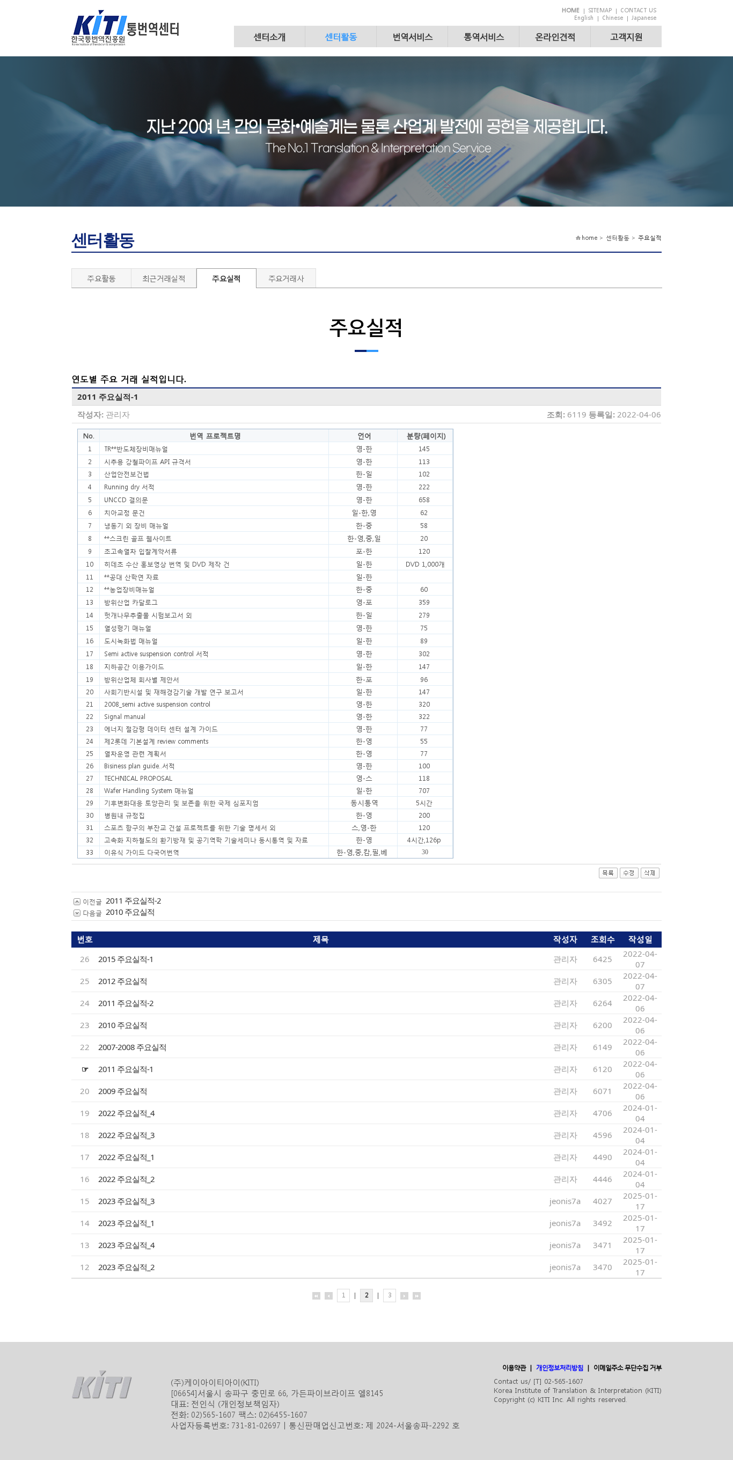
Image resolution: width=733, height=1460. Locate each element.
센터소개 (269, 36)
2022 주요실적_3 (126, 1134)
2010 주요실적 (130, 911)
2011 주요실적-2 (133, 900)
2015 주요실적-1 (125, 958)
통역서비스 (484, 36)
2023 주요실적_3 (126, 1200)
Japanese (644, 17)
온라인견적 (555, 36)
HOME (571, 10)
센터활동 (341, 36)
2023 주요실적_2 (126, 1266)
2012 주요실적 (122, 980)
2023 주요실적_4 (126, 1244)
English (583, 17)
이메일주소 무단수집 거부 (627, 1367)
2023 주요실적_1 (126, 1222)
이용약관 (514, 1367)
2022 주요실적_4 (126, 1112)
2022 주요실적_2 (126, 1178)
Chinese (612, 17)
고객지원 (626, 36)
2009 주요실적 (122, 1090)
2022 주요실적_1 (126, 1156)
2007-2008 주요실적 (132, 1046)
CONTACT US (638, 10)
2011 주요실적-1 (125, 1068)
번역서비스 (412, 36)
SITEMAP (600, 10)
